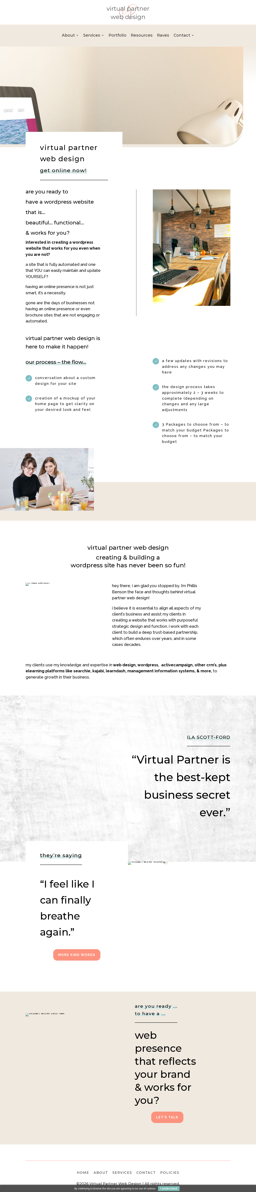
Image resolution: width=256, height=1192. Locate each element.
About (68, 36)
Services (91, 36)
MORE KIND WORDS (76, 955)
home (83, 1173)
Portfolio (117, 36)
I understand (168, 1188)
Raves (163, 36)
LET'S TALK (167, 1117)
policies (169, 1173)
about (101, 1173)
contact (146, 1173)
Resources (142, 36)
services (122, 1173)
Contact (182, 36)
